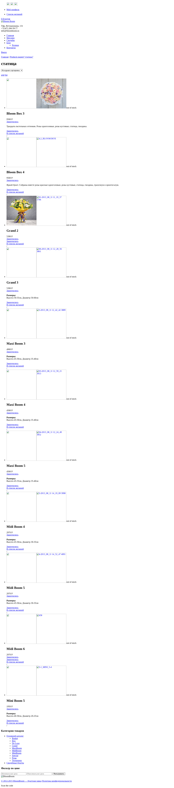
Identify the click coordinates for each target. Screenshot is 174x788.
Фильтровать (59, 774)
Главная (10, 35)
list (6, 75)
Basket (15, 738)
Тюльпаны (17, 760)
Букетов (5, 19)
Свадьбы (11, 40)
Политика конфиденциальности (57, 781)
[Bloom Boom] (8, 21)
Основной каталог (15, 736)
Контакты (11, 48)
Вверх (4, 52)
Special (15, 755)
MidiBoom (16, 750)
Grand (14, 746)
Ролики (15, 45)
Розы (14, 758)
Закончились (12, 122)
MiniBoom (16, 753)
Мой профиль (13, 9)
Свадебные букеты (15, 763)
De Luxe (16, 743)
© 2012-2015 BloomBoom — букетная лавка (21, 781)
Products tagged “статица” (21, 57)
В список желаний (15, 133)
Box (14, 741)
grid (2, 75)
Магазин (11, 38)
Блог (9, 43)
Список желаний (14, 14)
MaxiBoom (17, 748)
